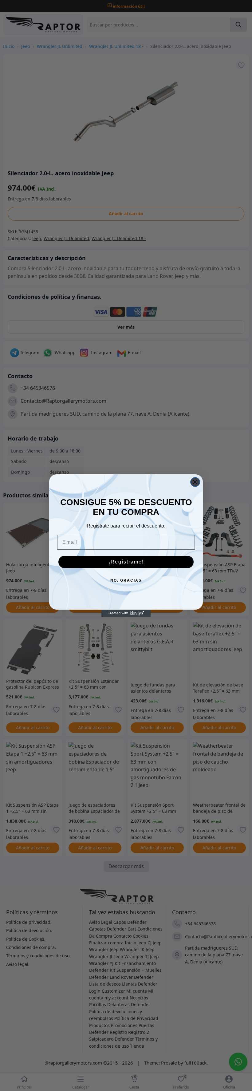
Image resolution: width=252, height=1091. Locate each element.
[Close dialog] (195, 482)
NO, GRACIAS (126, 580)
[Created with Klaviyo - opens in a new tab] (126, 613)
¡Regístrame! (126, 561)
